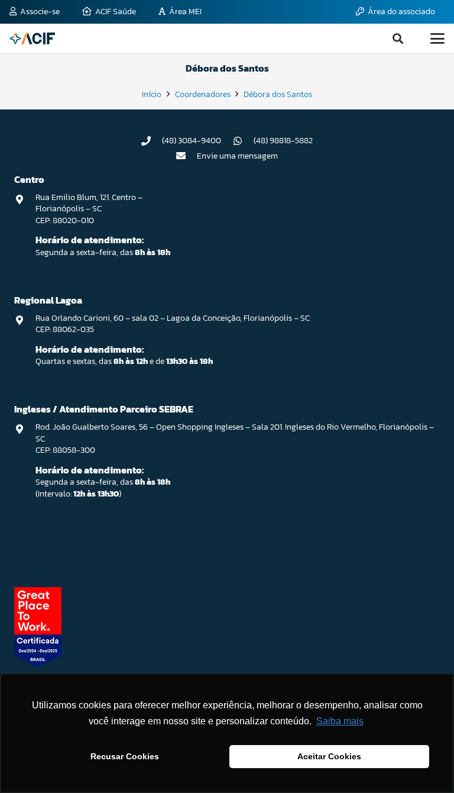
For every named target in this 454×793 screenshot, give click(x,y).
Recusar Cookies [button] (124, 756)
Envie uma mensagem (237, 156)
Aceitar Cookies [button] (329, 756)
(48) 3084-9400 (191, 140)
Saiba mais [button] (340, 721)
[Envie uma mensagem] (186, 155)
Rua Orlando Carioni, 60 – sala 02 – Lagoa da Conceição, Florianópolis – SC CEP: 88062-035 (172, 324)
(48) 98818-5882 (283, 140)
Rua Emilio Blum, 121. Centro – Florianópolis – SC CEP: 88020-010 (88, 209)
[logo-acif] (32, 38)
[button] (398, 38)
